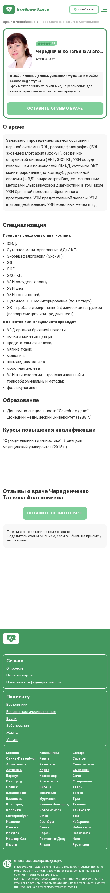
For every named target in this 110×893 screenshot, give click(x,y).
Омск (43, 816)
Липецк (45, 787)
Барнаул (12, 776)
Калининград (49, 753)
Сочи (77, 776)
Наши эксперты (19, 675)
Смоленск (81, 770)
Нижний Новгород (54, 804)
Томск (78, 793)
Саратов (79, 758)
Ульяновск (81, 810)
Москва (12, 753)
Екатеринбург (17, 816)
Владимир (14, 799)
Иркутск (12, 833)
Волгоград (14, 804)
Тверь (77, 787)
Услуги (12, 740)
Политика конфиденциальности (33, 682)
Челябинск (81, 833)
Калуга (44, 758)
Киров (44, 770)
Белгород (14, 781)
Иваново (13, 822)
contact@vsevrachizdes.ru (60, 887)
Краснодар (48, 776)
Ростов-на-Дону (52, 839)
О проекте (14, 668)
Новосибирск (50, 810)
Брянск (12, 787)
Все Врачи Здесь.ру (11, 638)
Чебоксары (82, 827)
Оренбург (46, 822)
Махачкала (47, 793)
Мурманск (47, 799)
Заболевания (17, 725)
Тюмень (79, 804)
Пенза (44, 827)
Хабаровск (81, 822)
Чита (76, 839)
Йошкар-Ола (16, 839)
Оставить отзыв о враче (55, 108)
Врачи (11, 719)
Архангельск (16, 764)
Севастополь (83, 764)
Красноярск (48, 781)
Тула (76, 799)
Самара (78, 753)
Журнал (12, 732)
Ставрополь (82, 781)
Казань (11, 845)
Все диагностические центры (31, 712)
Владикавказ (16, 793)
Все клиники (17, 704)
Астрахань (14, 770)
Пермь (44, 833)
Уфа (76, 816)
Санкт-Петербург (21, 758)
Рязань (44, 845)
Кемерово (47, 764)
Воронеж (13, 810)
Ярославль (81, 845)
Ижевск (12, 827)
